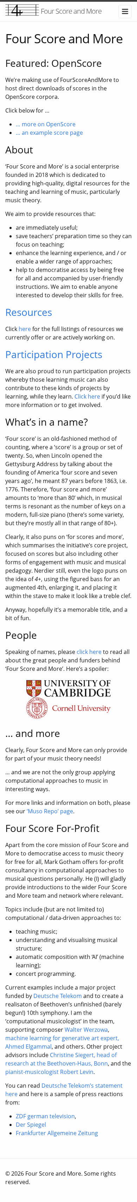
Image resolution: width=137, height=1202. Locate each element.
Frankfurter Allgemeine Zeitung (57, 1133)
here (25, 329)
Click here (87, 396)
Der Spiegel (31, 1124)
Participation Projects (53, 354)
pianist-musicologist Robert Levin (49, 1072)
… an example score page (49, 132)
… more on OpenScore (46, 124)
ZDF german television (45, 1116)
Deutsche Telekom (57, 996)
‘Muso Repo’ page (50, 811)
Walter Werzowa (86, 1030)
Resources (28, 312)
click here (89, 652)
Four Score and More (71, 11)
